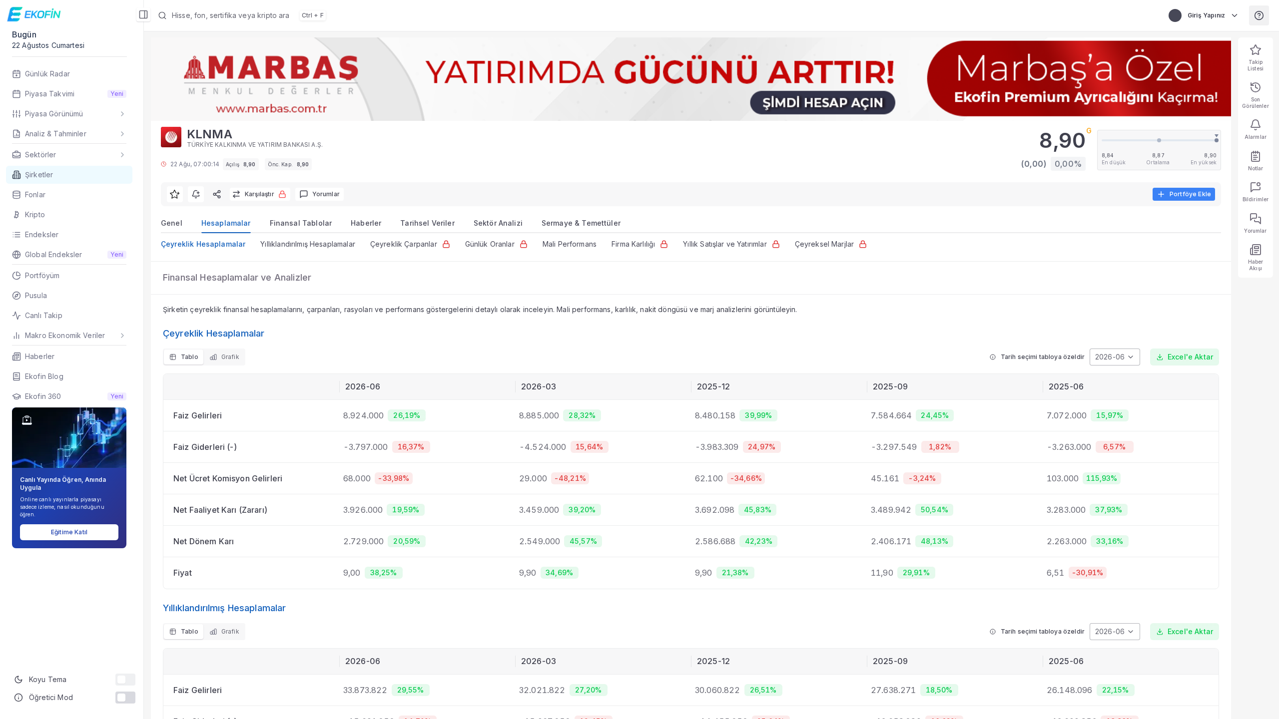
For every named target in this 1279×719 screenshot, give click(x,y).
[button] (407, 15)
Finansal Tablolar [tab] (301, 223)
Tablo (189, 356)
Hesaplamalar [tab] (226, 223)
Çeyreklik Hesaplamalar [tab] (203, 244)
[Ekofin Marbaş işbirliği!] (691, 79)
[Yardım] (1259, 15)
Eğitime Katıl (69, 532)
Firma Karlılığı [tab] (633, 244)
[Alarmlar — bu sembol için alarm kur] (196, 194)
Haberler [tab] (366, 223)
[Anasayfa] (35, 14)
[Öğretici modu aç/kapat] (125, 698)
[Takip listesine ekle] (175, 194)
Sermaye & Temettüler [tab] (581, 223)
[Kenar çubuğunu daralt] (143, 14)
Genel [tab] (171, 223)
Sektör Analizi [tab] (498, 223)
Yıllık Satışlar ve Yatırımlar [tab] (724, 244)
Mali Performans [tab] (570, 244)
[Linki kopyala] (217, 194)
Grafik (230, 356)
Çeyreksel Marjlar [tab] (824, 244)
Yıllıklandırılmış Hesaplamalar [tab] (307, 244)
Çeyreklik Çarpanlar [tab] (403, 244)
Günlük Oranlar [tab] (490, 244)
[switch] (125, 680)
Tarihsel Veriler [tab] (427, 223)
